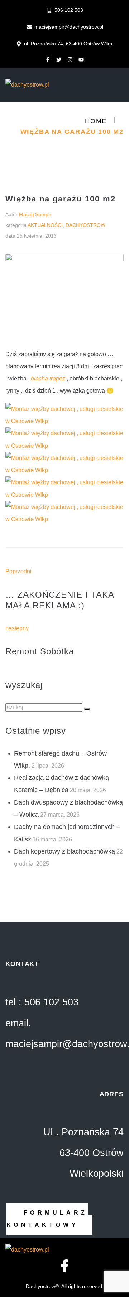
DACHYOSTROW (85, 225)
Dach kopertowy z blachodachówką (64, 851)
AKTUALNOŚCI (45, 225)
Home (96, 121)
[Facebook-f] (48, 59)
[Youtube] (81, 59)
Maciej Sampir (35, 214)
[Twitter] (59, 59)
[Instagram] (70, 59)
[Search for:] (44, 707)
